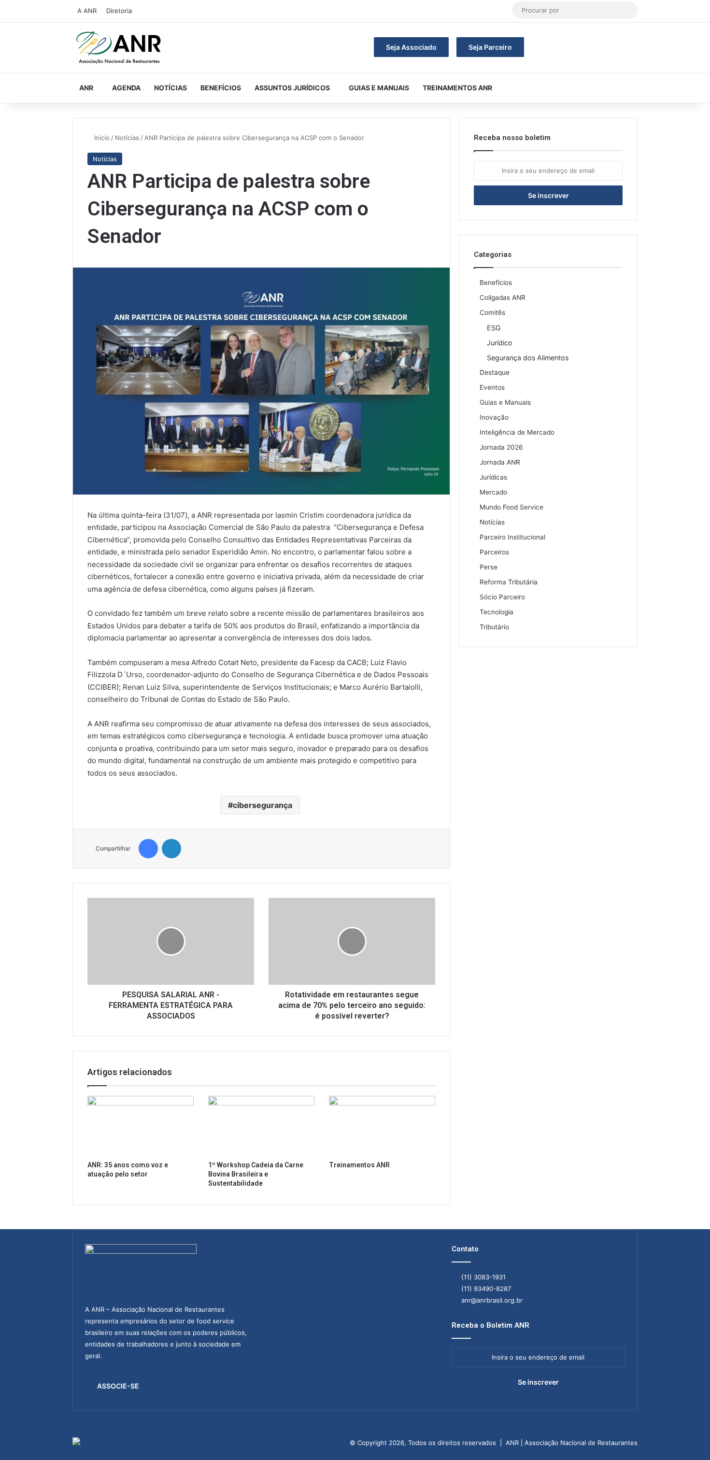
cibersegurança (262, 805)
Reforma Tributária (509, 582)
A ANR (87, 10)
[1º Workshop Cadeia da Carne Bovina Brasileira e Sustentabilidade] (261, 1126)
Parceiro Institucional (512, 537)
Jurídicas (493, 477)
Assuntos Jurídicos (292, 88)
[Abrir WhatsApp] (685, 1435)
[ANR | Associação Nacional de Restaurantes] (119, 48)
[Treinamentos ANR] (382, 1126)
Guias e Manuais (379, 88)
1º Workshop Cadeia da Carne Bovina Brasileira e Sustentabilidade (255, 1174)
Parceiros (494, 552)
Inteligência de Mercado (517, 432)
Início (101, 138)
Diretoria (119, 10)
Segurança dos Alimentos (527, 358)
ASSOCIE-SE (118, 1386)
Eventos (492, 387)
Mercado (493, 492)
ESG (494, 328)
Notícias (170, 88)
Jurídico (499, 343)
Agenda (126, 88)
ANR (86, 88)
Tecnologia (496, 612)
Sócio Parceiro (502, 597)
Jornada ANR (500, 462)
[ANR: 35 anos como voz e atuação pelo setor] (140, 1126)
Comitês (492, 312)
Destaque (495, 372)
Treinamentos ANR (457, 88)
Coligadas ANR (502, 297)
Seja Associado (411, 47)
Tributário (494, 627)
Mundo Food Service (511, 507)
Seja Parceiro (490, 47)
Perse (488, 567)
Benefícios (220, 88)
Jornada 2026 (501, 447)
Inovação (494, 417)
